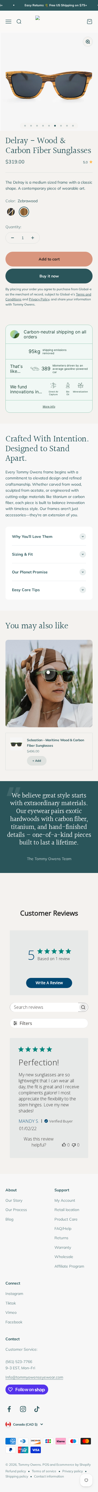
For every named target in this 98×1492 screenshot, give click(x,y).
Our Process (16, 1209)
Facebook (13, 1322)
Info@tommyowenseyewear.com (34, 1377)
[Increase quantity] (32, 237)
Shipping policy (16, 1476)
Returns (61, 1237)
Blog (9, 1219)
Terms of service (44, 1471)
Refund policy (15, 1471)
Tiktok (10, 1303)
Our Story (13, 1200)
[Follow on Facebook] (9, 1409)
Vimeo (11, 1312)
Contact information (49, 1476)
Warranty (62, 1247)
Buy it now (49, 276)
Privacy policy (72, 1471)
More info (49, 406)
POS (45, 1464)
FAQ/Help (62, 1228)
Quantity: (13, 226)
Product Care (66, 1219)
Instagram (14, 1293)
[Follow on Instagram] (23, 1409)
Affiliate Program (69, 1266)
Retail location (66, 1209)
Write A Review (49, 982)
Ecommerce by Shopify (73, 1464)
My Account (64, 1200)
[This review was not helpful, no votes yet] (74, 1145)
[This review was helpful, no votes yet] (64, 1145)
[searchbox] (44, 1007)
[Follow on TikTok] (37, 1409)
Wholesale (63, 1256)
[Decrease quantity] (12, 237)
